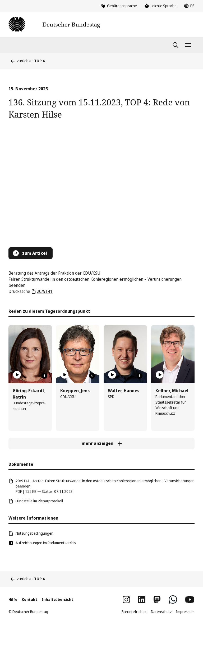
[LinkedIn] (141, 599)
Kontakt (29, 599)
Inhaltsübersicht (57, 599)
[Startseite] (54, 24)
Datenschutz (161, 611)
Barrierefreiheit (134, 611)
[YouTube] (190, 599)
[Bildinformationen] (44, 376)
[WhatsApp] (173, 599)
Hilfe (12, 599)
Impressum (185, 611)
